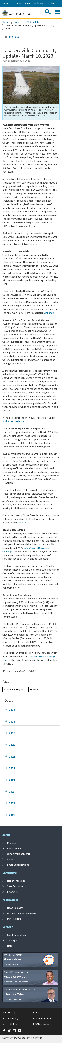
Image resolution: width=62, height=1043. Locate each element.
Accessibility (10, 1024)
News (17, 22)
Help (9, 945)
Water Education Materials (21, 913)
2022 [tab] (12, 768)
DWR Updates (33, 22)
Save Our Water (15, 886)
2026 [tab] (12, 815)
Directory (12, 842)
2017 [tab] (12, 710)
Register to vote (16, 880)
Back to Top (8, 1012)
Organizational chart (18, 853)
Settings (51, 3)
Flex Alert (12, 891)
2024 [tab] (12, 791)
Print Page (13, 36)
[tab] (31, 710)
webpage (49, 312)
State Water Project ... (14, 689)
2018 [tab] (12, 721)
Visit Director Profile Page (13, 999)
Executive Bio (14, 848)
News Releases (15, 907)
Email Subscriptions (18, 864)
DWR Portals (14, 918)
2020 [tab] (12, 745)
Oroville (34, 689)
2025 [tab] (12, 803)
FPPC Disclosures (41, 1024)
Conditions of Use (16, 934)
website (21, 522)
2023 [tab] (12, 780)
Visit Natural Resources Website (16, 982)
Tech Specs (13, 940)
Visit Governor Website (12, 964)
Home (5, 22)
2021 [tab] (12, 756)
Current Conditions (34, 3)
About (6, 3)
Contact (17, 3)
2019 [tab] (12, 733)
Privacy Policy (10, 1018)
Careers (11, 859)
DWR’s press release (13, 421)
